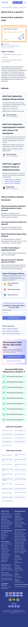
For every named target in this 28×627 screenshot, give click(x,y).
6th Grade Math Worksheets (15, 403)
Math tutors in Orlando (7, 497)
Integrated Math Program (6, 543)
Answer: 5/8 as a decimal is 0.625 (12, 54)
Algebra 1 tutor (4, 545)
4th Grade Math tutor (20, 434)
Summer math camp (5, 528)
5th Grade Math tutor (7, 438)
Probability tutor (4, 557)
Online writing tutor (19, 517)
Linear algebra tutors (5, 554)
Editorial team (18, 567)
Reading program (5, 572)
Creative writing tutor (19, 522)
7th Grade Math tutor (7, 441)
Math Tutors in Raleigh (19, 552)
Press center (17, 565)
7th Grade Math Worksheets (15, 409)
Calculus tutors (4, 552)
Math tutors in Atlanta (20, 488)
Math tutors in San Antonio (7, 470)
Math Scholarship (5, 526)
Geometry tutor (4, 548)
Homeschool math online (6, 522)
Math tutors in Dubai (19, 497)
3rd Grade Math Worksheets (15, 387)
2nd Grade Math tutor (20, 430)
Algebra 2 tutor (4, 546)
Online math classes (5, 520)
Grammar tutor (18, 520)
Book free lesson (17, 2)
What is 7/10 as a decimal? (10, 328)
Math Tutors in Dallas (19, 548)
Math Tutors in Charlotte (20, 546)
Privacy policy (18, 576)
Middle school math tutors (6, 516)
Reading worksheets (5, 587)
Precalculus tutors (5, 551)
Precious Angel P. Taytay (13, 46)
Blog (16, 564)
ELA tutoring (17, 513)
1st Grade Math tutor (7, 430)
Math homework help (5, 525)
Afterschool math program (7, 523)
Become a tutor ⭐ (19, 570)
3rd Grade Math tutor (7, 434)
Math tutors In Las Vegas (20, 537)
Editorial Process (18, 568)
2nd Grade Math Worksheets (15, 382)
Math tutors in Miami (7, 492)
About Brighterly (18, 558)
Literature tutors (18, 525)
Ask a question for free (14, 356)
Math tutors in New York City (20, 455)
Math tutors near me (19, 531)
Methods (5, 57)
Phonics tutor (17, 514)
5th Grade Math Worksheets (15, 398)
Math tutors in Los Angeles (20, 465)
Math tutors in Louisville (20, 493)
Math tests (3, 534)
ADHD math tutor (4, 558)
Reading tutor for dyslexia (20, 523)
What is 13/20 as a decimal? (10, 331)
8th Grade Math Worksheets (15, 414)
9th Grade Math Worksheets (15, 419)
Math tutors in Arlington (20, 479)
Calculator (3, 538)
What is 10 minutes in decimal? (11, 333)
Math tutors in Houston (7, 465)
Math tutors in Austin (20, 469)
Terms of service (18, 577)
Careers (16, 571)
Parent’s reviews (18, 559)
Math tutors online (5, 513)
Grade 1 (5, 312)
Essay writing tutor (19, 526)
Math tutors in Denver (20, 484)
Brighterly (15, 116)
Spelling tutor (17, 516)
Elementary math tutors (6, 514)
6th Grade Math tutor (20, 438)
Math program (4, 519)
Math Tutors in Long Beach (20, 551)
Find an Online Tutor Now (14, 361)
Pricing (16, 561)
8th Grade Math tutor (20, 441)
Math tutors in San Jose (20, 475)
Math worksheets (5, 532)
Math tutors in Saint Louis (7, 484)
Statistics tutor (4, 560)
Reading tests (4, 588)
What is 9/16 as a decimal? (13, 179)
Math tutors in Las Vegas (20, 460)
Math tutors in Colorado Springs (7, 479)
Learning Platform (6, 7)
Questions (15, 7)
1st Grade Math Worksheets (15, 376)
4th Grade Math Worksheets (15, 392)
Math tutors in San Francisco (7, 475)
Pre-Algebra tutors (5, 549)
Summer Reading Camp (6, 578)
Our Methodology (18, 562)
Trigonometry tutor (5, 555)
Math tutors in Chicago (7, 488)
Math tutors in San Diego (7, 460)
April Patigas (6, 44)
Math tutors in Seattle (7, 500)
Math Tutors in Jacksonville (20, 549)
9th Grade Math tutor (7, 445)
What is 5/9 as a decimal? (12, 181)
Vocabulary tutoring (19, 519)
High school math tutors (6, 517)
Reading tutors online (5, 567)
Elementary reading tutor (6, 568)
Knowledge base (4, 535)
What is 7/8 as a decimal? (12, 183)
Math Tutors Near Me (7, 455)
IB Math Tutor (4, 561)
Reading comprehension (6, 574)
